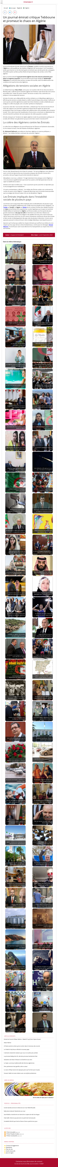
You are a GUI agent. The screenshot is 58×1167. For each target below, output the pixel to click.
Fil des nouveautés (11, 1136)
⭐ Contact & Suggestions (11, 1145)
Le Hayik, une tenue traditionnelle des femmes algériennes (19, 1063)
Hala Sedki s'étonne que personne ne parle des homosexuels (19, 1118)
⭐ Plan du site (8, 1149)
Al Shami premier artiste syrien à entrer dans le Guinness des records (22, 1046)
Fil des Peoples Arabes (12, 1134)
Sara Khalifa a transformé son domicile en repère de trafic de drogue (21, 1114)
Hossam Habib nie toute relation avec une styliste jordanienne (20, 1073)
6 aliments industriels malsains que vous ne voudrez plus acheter (21, 1053)
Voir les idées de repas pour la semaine (43, 1097)
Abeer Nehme (7, 1042)
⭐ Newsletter (8, 1147)
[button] (1, 2)
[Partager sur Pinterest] (15, 12)
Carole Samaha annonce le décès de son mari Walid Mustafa (19, 1107)
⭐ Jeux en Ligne (8, 1153)
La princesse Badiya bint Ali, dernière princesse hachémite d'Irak (20, 1056)
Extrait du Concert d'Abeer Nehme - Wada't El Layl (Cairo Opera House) (22, 1039)
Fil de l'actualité (10, 1132)
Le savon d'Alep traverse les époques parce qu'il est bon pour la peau (22, 1070)
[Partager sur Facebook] (5, 12)
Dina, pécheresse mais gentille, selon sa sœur (15, 1066)
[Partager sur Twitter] (10, 12)
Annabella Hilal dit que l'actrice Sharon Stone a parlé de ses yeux (20, 1121)
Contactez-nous (21, 1161)
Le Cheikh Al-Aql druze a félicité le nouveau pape (16, 1049)
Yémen (25, 207)
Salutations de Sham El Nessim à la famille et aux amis (18, 1059)
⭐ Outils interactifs (9, 1151)
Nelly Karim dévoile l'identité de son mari (14, 1111)
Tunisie (5, 207)
